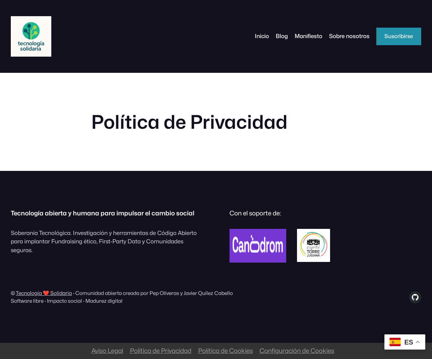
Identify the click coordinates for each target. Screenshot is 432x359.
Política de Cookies (225, 350)
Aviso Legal (107, 350)
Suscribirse (398, 36)
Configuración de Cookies (297, 350)
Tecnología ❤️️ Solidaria (44, 293)
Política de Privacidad (160, 350)
